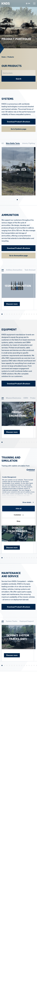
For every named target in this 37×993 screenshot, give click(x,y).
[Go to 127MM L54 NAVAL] (4, 314)
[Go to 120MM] (11, 314)
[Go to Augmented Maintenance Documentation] (34, 557)
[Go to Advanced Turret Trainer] (31, 557)
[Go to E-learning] (4, 557)
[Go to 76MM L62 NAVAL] (34, 314)
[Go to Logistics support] (29, 442)
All (3, 143)
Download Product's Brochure (18, 121)
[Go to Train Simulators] (21, 557)
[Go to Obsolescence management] (26, 665)
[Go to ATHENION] (36, 442)
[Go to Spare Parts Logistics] (34, 665)
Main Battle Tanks (13, 143)
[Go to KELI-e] (19, 665)
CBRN (25, 398)
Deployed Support (27, 621)
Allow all (18, 508)
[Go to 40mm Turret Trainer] (29, 557)
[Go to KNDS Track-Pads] (9, 665)
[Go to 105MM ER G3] (6, 314)
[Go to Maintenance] (21, 665)
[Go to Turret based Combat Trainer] (24, 557)
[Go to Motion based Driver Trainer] (11, 557)
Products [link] (10, 57)
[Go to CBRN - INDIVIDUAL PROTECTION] (16, 442)
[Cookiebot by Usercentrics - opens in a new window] (26, 470)
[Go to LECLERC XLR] (17, 199)
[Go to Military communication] (6, 442)
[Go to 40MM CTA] (29, 314)
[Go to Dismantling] (16, 665)
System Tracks (11, 621)
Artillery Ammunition (14, 270)
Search (18, 79)
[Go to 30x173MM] (26, 314)
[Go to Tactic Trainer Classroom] (9, 557)
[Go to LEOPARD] (19, 199)
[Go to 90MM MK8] (36, 314)
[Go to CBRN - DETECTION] (14, 442)
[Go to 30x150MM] (24, 314)
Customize (17, 515)
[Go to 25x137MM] (19, 314)
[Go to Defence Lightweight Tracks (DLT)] (4, 665)
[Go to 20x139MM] (16, 314)
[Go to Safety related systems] (26, 442)
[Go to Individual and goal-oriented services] (31, 442)
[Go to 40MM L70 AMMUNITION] (31, 314)
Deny (18, 521)
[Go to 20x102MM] (14, 314)
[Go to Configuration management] (14, 665)
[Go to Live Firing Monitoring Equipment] (26, 557)
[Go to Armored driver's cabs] (34, 442)
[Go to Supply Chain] (36, 665)
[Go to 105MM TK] (9, 314)
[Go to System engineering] (4, 442)
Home (4, 57)
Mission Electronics (13, 398)
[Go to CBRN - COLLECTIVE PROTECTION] (9, 442)
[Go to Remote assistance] (29, 665)
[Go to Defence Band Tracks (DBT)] (6, 665)
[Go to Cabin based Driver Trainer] (6, 557)
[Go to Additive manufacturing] (11, 665)
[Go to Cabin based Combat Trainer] (16, 557)
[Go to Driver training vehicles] (19, 557)
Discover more (12, 304)
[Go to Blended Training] (36, 557)
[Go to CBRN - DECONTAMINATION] (11, 442)
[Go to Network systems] (24, 442)
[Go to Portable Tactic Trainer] (14, 557)
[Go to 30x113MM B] (21, 314)
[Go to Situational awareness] (21, 442)
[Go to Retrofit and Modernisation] (31, 665)
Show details (26, 502)
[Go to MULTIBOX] (24, 665)
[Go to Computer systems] (19, 442)
